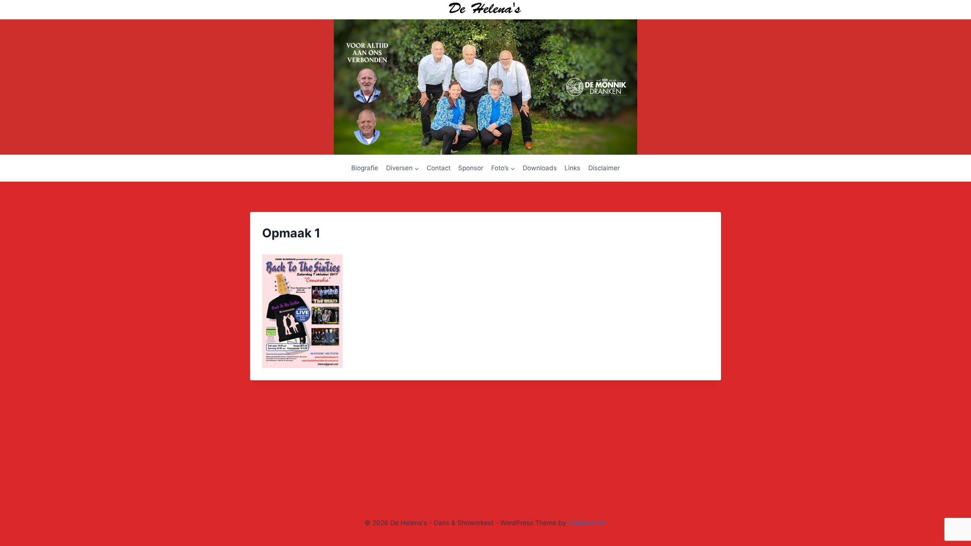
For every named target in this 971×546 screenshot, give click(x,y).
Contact (439, 168)
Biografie (364, 168)
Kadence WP (587, 523)
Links (572, 168)
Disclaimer (604, 168)
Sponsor (470, 168)
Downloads (540, 168)
